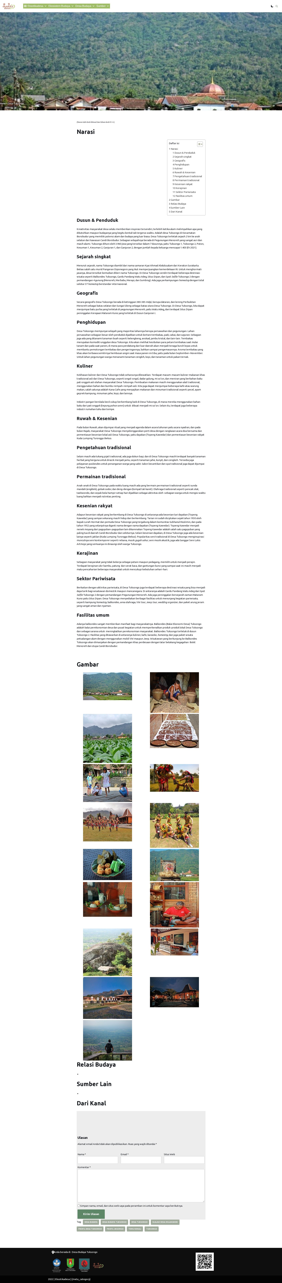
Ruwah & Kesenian (184, 172)
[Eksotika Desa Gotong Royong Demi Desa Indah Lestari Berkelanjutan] (8, 6)
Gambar (175, 199)
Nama (82, 1154)
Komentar (84, 1167)
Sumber (101, 6)
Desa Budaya (83, 6)
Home (3, 103)
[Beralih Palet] (272, 6)
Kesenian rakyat (183, 184)
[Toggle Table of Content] (198, 144)
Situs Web (169, 1154)
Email (125, 1154)
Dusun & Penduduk (184, 152)
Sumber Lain (178, 207)
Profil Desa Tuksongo (90, 1229)
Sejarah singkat (183, 156)
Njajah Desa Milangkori (165, 1222)
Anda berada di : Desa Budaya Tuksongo (75, 1252)
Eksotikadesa (35, 6)
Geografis (179, 160)
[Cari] (276, 6)
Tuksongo (151, 1229)
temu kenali (134, 1229)
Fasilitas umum (184, 195)
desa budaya (91, 1222)
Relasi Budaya (178, 203)
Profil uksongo (115, 1229)
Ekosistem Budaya (59, 6)
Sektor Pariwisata (186, 192)
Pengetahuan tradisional (188, 176)
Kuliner (178, 168)
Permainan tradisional (186, 180)
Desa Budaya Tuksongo (114, 1222)
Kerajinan (181, 188)
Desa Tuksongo (139, 1222)
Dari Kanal (176, 211)
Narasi (174, 148)
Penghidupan (181, 164)
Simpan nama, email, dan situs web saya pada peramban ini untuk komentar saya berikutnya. (131, 1205)
